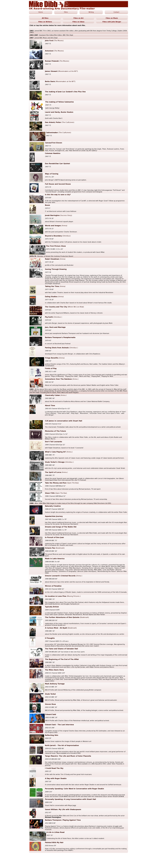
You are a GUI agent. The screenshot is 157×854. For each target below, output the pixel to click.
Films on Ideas (78, 22)
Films (66, 12)
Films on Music (112, 18)
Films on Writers (45, 22)
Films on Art (78, 18)
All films (45, 18)
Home (40, 12)
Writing (91, 12)
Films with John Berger (111, 22)
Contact (116, 12)
